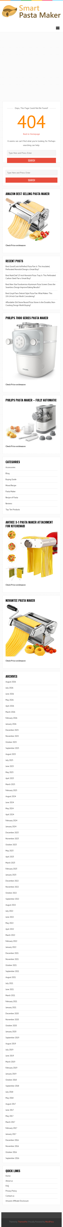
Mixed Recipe (11, 485)
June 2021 (10, 989)
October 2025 (11, 742)
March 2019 (10, 1061)
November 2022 (12, 887)
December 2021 (12, 953)
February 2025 (11, 790)
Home (8, 1176)
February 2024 (11, 820)
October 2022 (11, 893)
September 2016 (12, 1158)
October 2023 (11, 844)
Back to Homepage (31, 134)
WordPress (49, 1222)
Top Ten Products (13, 509)
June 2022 (10, 917)
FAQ (7, 1186)
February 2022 (11, 941)
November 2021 (12, 959)
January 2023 (11, 875)
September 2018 (12, 1086)
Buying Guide (11, 479)
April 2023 (10, 856)
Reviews (9, 503)
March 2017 (10, 1122)
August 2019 (11, 1043)
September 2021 (12, 971)
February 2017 (11, 1128)
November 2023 (12, 838)
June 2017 (10, 1110)
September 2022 (12, 899)
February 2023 (11, 869)
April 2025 (10, 778)
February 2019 (11, 1068)
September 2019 (12, 1037)
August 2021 (11, 977)
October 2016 (11, 1152)
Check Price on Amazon (15, 245)
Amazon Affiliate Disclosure (17, 1201)
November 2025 (12, 736)
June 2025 (10, 766)
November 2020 (12, 1019)
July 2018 (9, 1092)
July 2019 (9, 1049)
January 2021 (11, 1007)
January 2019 (11, 1074)
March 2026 (10, 712)
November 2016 (12, 1146)
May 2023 (9, 850)
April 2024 (10, 814)
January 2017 (11, 1134)
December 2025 (12, 730)
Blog (8, 473)
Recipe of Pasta (12, 497)
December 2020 (12, 1013)
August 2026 (11, 682)
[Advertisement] (31, 65)
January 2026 (11, 724)
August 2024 (11, 796)
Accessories (10, 467)
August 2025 (11, 754)
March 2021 (10, 995)
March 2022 (10, 935)
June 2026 (10, 694)
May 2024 (9, 808)
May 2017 (9, 1116)
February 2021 (11, 1001)
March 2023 (10, 862)
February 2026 (11, 718)
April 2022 (10, 929)
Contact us (10, 1196)
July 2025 (9, 760)
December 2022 (12, 881)
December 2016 (12, 1140)
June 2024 (10, 802)
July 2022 (9, 911)
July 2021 (9, 983)
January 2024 (11, 826)
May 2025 (9, 772)
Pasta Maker (11, 491)
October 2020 (11, 1025)
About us (9, 1181)
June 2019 (10, 1055)
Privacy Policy (11, 1191)
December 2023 (12, 832)
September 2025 (12, 748)
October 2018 (11, 1080)
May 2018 (9, 1098)
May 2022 (9, 923)
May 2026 (9, 700)
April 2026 (10, 706)
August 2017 (11, 1104)
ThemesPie (22, 1222)
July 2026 (9, 688)
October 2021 (11, 965)
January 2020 (11, 1031)
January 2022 (11, 947)
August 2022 (11, 905)
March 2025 (10, 784)
